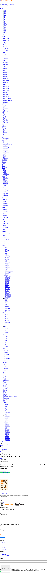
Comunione (6, 406)
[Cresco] (4, 16)
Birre (3, 131)
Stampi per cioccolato (7, 310)
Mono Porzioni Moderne (6, 69)
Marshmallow (4, 363)
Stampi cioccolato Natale (6, 86)
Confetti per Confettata (6, 152)
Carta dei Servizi (36, 508)
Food (3, 312)
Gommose (4, 171)
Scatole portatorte (7, 257)
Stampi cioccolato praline (8, 294)
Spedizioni (3, 548)
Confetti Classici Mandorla (6, 147)
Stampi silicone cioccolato (6, 88)
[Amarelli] (4, 10)
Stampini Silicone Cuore (6, 79)
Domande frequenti (4, 549)
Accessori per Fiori (5, 52)
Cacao (4, 114)
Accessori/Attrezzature (5, 188)
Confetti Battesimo (5, 146)
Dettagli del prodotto (4, 493)
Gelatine (6, 253)
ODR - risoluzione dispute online (5, 555)
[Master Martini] (5, 24)
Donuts (4, 154)
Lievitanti (4, 110)
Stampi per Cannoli (5, 94)
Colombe (3, 127)
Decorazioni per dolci (5, 108)
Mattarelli (4, 60)
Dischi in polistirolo (5, 58)
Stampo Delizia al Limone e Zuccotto (7, 100)
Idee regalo (4, 212)
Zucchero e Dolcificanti (6, 111)
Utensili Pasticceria (4, 37)
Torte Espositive (5, 175)
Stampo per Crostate (5, 102)
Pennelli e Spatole (7, 306)
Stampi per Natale (5, 74)
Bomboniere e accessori (4, 160)
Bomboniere (3, 166)
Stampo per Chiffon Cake (6, 101)
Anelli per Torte (5, 39)
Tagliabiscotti (4, 66)
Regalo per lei (6, 240)
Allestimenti (4, 401)
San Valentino (3, 235)
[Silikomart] (4, 31)
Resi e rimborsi (3, 547)
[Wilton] (4, 35)
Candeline (4, 41)
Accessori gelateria (5, 178)
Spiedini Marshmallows (6, 174)
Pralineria (4, 157)
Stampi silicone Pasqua (6, 397)
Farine (5, 330)
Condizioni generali (4, 554)
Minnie (4, 224)
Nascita (5, 410)
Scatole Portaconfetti (4, 159)
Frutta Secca (4, 109)
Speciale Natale (3, 207)
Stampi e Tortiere (7, 259)
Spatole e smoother (5, 64)
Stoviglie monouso (5, 195)
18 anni (4, 218)
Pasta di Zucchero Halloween (6, 233)
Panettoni (3, 124)
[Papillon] (4, 27)
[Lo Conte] (4, 23)
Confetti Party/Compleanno (6, 151)
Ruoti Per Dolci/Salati (5, 91)
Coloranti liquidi (6, 190)
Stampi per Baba (5, 93)
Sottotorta (4, 63)
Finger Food (4, 222)
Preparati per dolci (7, 332)
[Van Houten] (5, 33)
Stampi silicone (5, 65)
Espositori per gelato (5, 181)
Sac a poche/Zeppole (7, 308)
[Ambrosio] (4, 11)
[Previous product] (0, 451)
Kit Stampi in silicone (5, 68)
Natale (4, 192)
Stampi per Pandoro (5, 215)
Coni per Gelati (5, 180)
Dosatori (4, 42)
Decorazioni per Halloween (6, 232)
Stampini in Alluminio (5, 99)
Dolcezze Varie (6, 418)
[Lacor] (4, 21)
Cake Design (4, 189)
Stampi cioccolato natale (6, 214)
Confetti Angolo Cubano (6, 351)
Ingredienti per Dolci (6, 326)
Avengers (4, 219)
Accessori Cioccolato (7, 292)
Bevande (3, 129)
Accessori (4, 141)
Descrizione (3, 492)
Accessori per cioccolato (6, 38)
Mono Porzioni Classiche (8, 276)
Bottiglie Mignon (5, 132)
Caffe (2, 137)
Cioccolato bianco (5, 115)
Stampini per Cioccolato (6, 78)
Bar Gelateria (4, 382)
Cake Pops (4, 54)
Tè (3, 135)
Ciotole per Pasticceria (7, 303)
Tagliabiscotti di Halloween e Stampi (7, 234)
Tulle (2, 161)
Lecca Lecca (4, 172)
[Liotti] (4, 22)
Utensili (4, 400)
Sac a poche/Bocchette (5, 62)
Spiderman (4, 228)
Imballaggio (6, 304)
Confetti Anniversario (5, 145)
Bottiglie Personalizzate (4, 167)
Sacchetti (4, 372)
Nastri (2, 164)
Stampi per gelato (5, 390)
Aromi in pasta (6, 328)
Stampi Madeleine (5, 71)
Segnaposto (3, 165)
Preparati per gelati (5, 183)
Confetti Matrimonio (5, 357)
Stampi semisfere (5, 76)
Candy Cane (4, 170)
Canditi (4, 107)
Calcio (4, 221)
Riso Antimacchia (5, 371)
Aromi (4, 106)
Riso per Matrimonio (5, 158)
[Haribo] (4, 20)
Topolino (6, 414)
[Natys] (4, 26)
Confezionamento (5, 85)
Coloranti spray (6, 251)
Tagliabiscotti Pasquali (5, 399)
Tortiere (4, 103)
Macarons (4, 156)
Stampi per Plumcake (5, 97)
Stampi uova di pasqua (5, 205)
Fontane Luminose (5, 223)
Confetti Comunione (5, 148)
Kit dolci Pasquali (5, 201)
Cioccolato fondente (5, 116)
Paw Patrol (4, 226)
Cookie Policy (3, 553)
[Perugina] (4, 29)
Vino (3, 136)
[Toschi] (4, 32)
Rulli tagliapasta (5, 46)
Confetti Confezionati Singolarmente (7, 355)
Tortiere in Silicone (5, 83)
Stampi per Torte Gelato (6, 185)
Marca (1, 502)
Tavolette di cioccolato (5, 122)
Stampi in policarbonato (6, 242)
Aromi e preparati (5, 393)
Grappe (4, 133)
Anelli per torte (5, 384)
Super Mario (4, 229)
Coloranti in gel (6, 249)
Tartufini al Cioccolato (5, 121)
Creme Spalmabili (4, 126)
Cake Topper (4, 142)
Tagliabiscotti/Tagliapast (6, 243)
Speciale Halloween (4, 231)
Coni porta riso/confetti (6, 369)
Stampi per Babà (5, 72)
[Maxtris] (4, 25)
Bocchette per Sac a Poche (6, 40)
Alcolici (4, 130)
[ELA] (4, 18)
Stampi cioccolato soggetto (6, 87)
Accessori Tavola (5, 199)
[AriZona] (4, 12)
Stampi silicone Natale (5, 216)
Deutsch (3, 3)
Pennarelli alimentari (5, 61)
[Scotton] (4, 30)
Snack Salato (3, 125)
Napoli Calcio (4, 225)
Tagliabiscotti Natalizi (5, 217)
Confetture (3, 123)
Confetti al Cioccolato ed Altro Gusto (7, 144)
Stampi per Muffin (5, 73)
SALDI (3, 187)
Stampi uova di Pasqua (6, 89)
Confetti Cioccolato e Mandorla (7, 353)
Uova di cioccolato (4, 128)
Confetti (3, 347)
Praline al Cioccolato (5, 120)
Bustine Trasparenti (4, 162)
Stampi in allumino (7, 309)
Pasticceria (3, 245)
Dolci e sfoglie (5, 117)
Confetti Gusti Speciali (5, 149)
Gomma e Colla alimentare (6, 59)
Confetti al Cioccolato (5, 143)
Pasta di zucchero (7, 255)
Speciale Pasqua (4, 392)
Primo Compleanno (5, 227)
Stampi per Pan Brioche (6, 96)
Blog (2, 441)
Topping (4, 186)
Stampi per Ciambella (5, 95)
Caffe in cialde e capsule (6, 138)
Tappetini (6, 261)
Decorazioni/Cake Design (6, 237)
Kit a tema (5, 402)
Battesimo (4, 220)
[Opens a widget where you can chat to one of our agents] (5, 569)
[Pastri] (4, 28)
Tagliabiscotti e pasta (5, 50)
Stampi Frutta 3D (5, 70)
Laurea (5, 408)
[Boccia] (4, 14)
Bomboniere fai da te (4, 365)
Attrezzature (6, 423)
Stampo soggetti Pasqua (6, 90)
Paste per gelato (5, 388)
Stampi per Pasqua (7, 282)
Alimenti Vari (4, 105)
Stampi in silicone (4, 67)
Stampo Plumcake (7, 290)
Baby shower (6, 404)
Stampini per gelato (7, 286)
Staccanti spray (6, 48)
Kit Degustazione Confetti (6, 361)
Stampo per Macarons (5, 81)
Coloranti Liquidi (5, 56)
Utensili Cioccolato (4, 84)
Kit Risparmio (4, 155)
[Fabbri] (4, 19)
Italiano (3, 2)
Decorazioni (4, 153)
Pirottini (4, 213)
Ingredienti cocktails (5, 182)
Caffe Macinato (5, 139)
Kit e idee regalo (7, 239)
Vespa (1, 458)
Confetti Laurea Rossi (5, 150)
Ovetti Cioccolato (5, 119)
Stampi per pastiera (5, 203)
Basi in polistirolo (5, 209)
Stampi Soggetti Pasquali (6, 398)
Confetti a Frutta (5, 349)
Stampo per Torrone (5, 82)
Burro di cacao (5, 113)
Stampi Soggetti (6, 284)
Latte (3, 134)
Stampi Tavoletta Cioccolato (8, 296)
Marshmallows (5, 173)
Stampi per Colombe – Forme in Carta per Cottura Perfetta (10, 396)
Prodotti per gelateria (5, 184)
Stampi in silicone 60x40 (7, 278)
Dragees (4, 118)
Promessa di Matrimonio (7, 412)
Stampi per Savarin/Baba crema (7, 98)
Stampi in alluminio (5, 193)
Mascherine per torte (7, 305)
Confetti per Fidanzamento (6, 359)
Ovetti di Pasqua (5, 395)
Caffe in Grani (6, 346)
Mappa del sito (3, 542)
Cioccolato (3, 112)
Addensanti (6, 247)
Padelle (4, 44)
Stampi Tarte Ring (5, 77)
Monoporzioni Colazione (6, 333)
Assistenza (3, 546)
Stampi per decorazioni (7, 280)
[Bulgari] (4, 15)
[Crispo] (4, 17)
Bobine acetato (6, 301)
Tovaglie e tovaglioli (5, 230)
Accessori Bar (4, 177)
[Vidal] (4, 34)
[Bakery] (4, 13)
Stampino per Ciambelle (6, 80)
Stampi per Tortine (5, 75)
